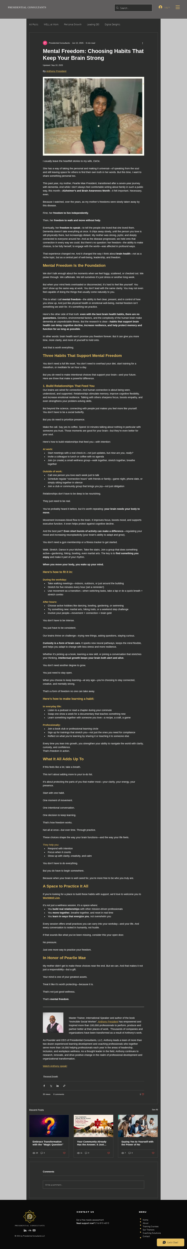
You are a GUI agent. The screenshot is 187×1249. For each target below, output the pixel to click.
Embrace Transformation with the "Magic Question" (48, 1143)
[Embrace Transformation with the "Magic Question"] (49, 1126)
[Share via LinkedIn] (57, 1085)
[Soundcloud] (29, 1230)
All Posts (33, 24)
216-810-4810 (102, 1223)
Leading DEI (93, 24)
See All (155, 1109)
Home (145, 1220)
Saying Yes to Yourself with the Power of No (137, 1143)
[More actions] (142, 43)
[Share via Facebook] (44, 1085)
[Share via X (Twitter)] (51, 1085)
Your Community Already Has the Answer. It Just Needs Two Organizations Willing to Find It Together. (92, 1143)
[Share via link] (64, 1085)
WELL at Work (51, 24)
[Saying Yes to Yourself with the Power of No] (138, 1126)
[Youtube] (34, 1230)
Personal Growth (73, 24)
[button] (178, 7)
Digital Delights (112, 24)
